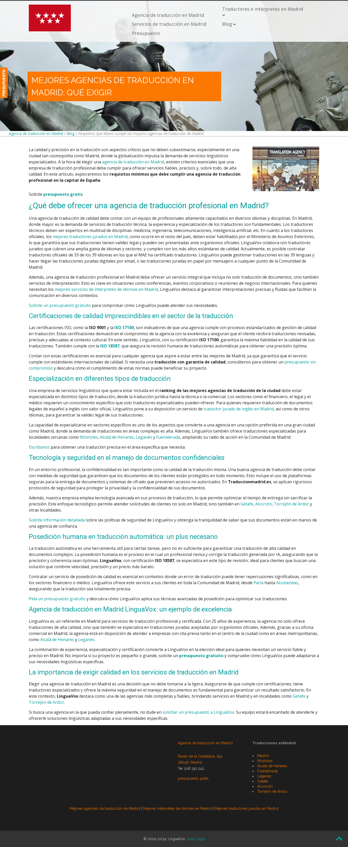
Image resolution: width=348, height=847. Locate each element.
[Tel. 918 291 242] (4, 83)
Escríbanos (39, 447)
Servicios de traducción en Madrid (169, 24)
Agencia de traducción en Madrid (168, 15)
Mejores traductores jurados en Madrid (246, 808)
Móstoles (89, 437)
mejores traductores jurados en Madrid (90, 236)
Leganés (144, 437)
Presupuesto (146, 33)
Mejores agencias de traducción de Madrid (105, 808)
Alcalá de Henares (117, 437)
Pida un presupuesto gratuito (57, 599)
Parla (258, 582)
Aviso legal (196, 839)
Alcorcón (263, 504)
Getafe (246, 504)
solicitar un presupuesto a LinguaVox (198, 712)
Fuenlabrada (168, 437)
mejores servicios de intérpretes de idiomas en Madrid (106, 289)
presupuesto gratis (63, 194)
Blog (227, 24)
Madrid (263, 756)
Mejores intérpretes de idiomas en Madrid (177, 808)
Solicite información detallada (57, 520)
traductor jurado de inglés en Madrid (239, 409)
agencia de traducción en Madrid (133, 162)
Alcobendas (287, 582)
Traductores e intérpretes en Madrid (262, 9)
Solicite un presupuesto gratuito (60, 305)
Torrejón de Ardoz (291, 504)
